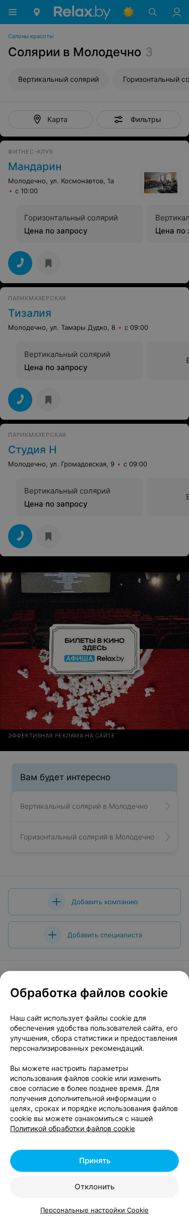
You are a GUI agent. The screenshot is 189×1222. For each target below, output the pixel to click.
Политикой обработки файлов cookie (72, 1128)
